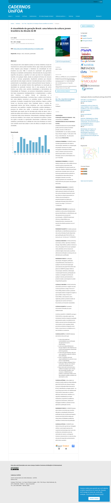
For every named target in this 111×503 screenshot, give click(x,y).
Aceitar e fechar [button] (94, 498)
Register (96, 1)
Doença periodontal (86, 114)
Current (18, 16)
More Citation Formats (63, 91)
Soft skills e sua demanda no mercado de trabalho (88, 100)
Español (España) (87, 38)
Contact (78, 16)
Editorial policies (60, 16)
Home (12, 23)
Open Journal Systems (87, 181)
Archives (24, 16)
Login (100, 1)
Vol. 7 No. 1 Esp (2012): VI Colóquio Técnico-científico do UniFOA (37, 23)
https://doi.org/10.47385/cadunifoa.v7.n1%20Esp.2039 (28, 48)
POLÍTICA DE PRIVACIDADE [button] (95, 494)
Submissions (33, 16)
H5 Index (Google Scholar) (46, 16)
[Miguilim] (89, 82)
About (10, 16)
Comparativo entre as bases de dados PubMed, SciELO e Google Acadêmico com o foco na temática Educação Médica (90, 108)
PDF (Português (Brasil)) (64, 61)
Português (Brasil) (87, 40)
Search (99, 16)
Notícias (71, 16)
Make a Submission (87, 26)
